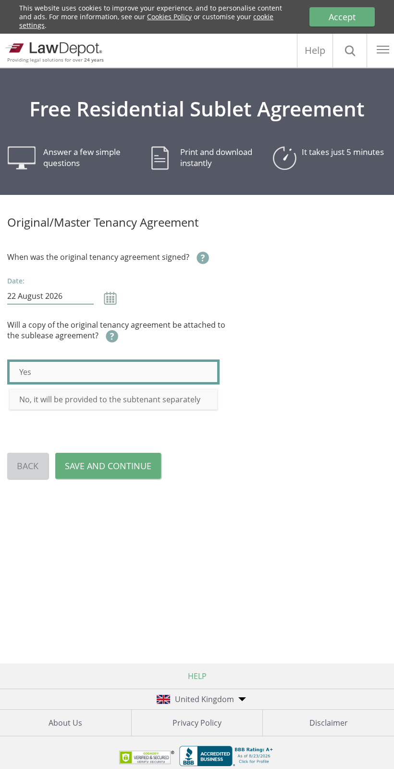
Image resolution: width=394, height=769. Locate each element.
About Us (65, 723)
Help (315, 50)
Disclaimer (328, 723)
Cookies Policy (169, 16)
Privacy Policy (197, 723)
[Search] (350, 50)
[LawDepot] (56, 47)
